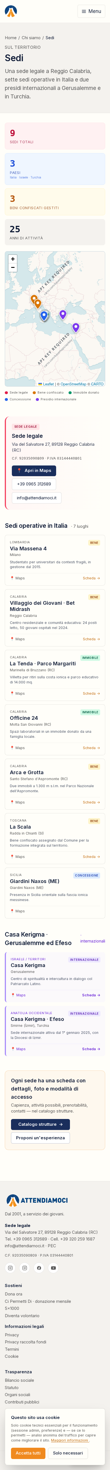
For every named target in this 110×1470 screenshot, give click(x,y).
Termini (12, 1349)
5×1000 (12, 1308)
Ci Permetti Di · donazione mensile (38, 1301)
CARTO (97, 384)
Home (11, 37)
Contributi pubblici (22, 1402)
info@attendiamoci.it (36, 497)
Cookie (12, 1356)
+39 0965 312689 (34, 484)
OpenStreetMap (73, 384)
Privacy (12, 1334)
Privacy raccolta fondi (25, 1342)
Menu (95, 11)
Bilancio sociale (19, 1380)
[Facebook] (39, 1267)
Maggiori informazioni (70, 1440)
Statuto (12, 1387)
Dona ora (13, 1294)
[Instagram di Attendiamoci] (10, 1267)
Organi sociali (17, 1394)
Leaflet (48, 384)
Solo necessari (68, 1453)
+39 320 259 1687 (77, 1239)
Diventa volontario (22, 1315)
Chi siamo (31, 37)
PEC (52, 1245)
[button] (37, 304)
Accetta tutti (28, 1453)
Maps (17, 578)
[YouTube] (53, 1267)
